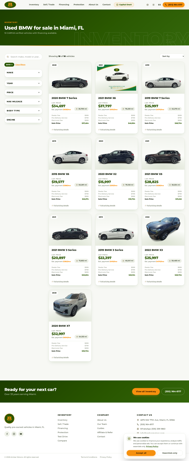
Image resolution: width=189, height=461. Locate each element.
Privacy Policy (106, 457)
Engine (11, 120)
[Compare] (147, 4)
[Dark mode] (153, 4)
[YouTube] (21, 434)
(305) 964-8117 (173, 391)
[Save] (81, 66)
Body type (13, 110)
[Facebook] (7, 434)
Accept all (141, 453)
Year (10, 83)
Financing (64, 4)
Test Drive (63, 436)
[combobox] (23, 57)
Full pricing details (61, 130)
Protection (79, 4)
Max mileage (14, 101)
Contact (107, 4)
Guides (100, 428)
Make (10, 72)
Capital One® (125, 4)
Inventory (34, 4)
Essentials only (169, 453)
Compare (62, 440)
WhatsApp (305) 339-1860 (152, 429)
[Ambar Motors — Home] (10, 4)
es (159, 4)
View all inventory (146, 391)
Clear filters (20, 65)
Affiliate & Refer (105, 432)
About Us (93, 4)
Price (10, 92)
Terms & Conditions (89, 457)
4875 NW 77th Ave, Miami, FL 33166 (157, 420)
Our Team (102, 424)
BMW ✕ (9, 65)
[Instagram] (14, 434)
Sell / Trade (49, 4)
